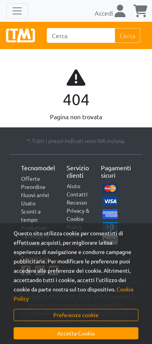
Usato (28, 202)
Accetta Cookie (76, 333)
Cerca (127, 35)
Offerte (30, 178)
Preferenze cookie (76, 314)
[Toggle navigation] (17, 11)
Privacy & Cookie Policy (78, 218)
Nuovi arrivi (35, 194)
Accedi (105, 13)
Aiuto (73, 185)
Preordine (33, 186)
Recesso (77, 202)
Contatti (77, 194)
